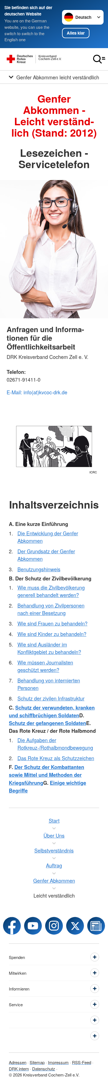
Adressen (17, 1062)
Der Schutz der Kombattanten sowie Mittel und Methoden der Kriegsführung (46, 774)
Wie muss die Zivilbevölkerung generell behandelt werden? (51, 591)
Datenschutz (43, 1069)
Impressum (58, 1062)
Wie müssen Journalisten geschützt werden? (45, 666)
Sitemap (37, 1062)
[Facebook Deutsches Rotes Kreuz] (12, 926)
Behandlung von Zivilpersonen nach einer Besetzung (50, 609)
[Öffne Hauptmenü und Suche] (99, 59)
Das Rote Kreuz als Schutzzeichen (55, 758)
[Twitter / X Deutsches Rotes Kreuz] (75, 926)
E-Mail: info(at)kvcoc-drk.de (37, 392)
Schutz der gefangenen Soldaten (47, 723)
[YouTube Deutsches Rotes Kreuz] (33, 926)
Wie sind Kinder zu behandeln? (51, 633)
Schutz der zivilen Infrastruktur (50, 698)
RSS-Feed (81, 1062)
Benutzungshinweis (38, 569)
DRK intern (19, 1069)
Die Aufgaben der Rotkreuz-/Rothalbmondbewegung (55, 743)
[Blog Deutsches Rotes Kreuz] (96, 926)
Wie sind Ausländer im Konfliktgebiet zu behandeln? (49, 648)
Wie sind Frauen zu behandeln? (52, 623)
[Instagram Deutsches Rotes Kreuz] (54, 926)
